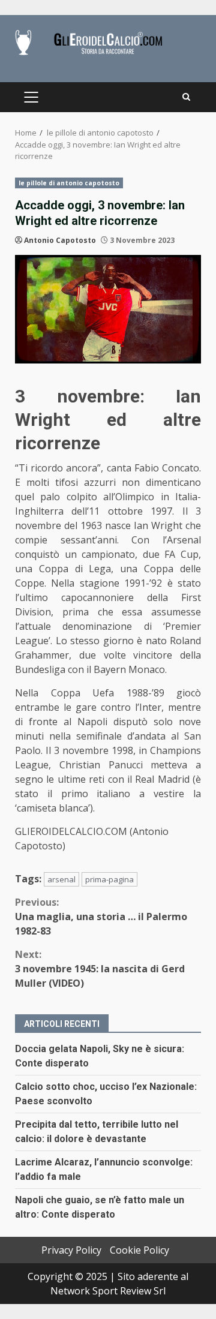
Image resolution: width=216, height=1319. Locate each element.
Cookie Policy (139, 1250)
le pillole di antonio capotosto (69, 183)
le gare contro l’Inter (110, 707)
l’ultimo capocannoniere (74, 597)
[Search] (186, 97)
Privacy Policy (71, 1250)
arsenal (61, 879)
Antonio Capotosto (60, 240)
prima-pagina (109, 879)
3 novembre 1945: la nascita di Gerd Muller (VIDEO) (100, 969)
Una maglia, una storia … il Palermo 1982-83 (101, 917)
